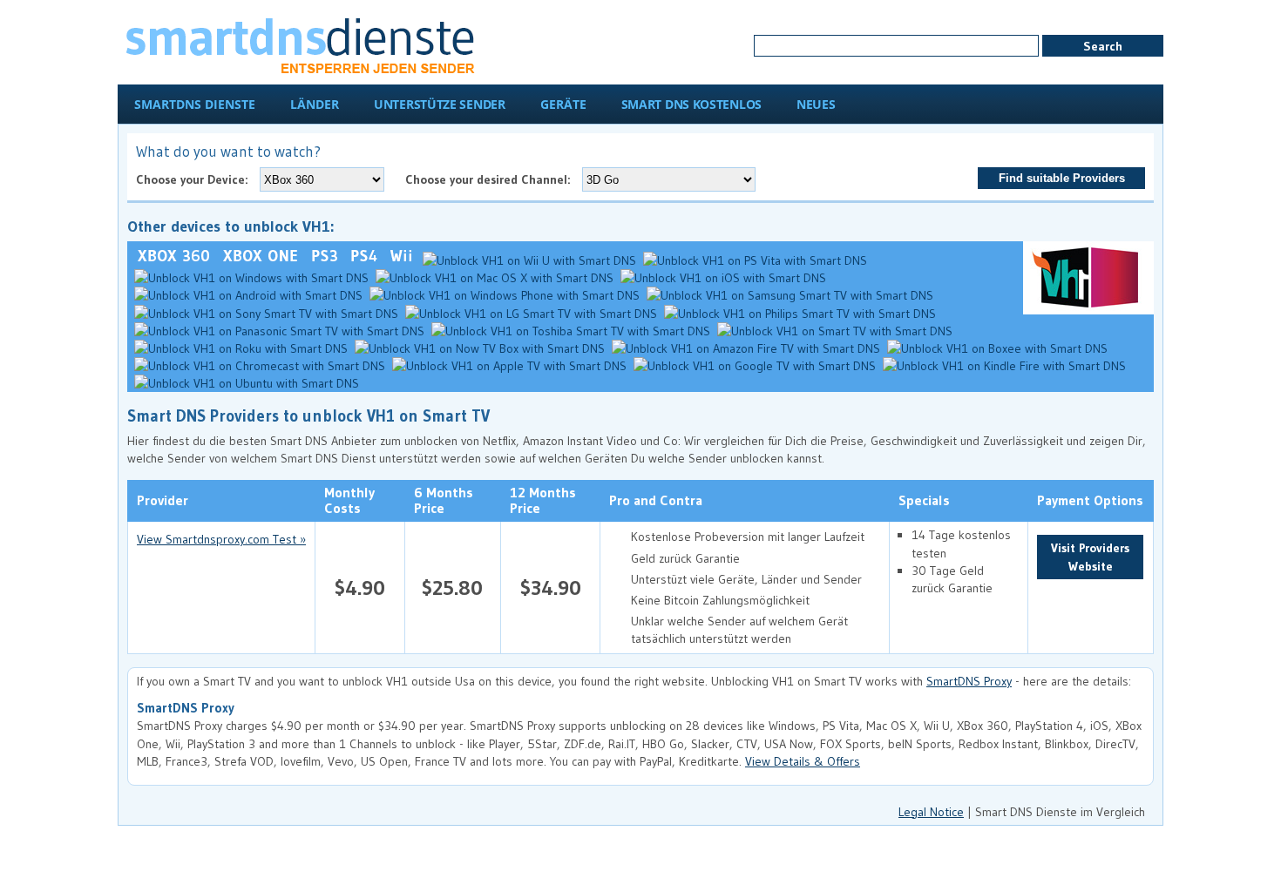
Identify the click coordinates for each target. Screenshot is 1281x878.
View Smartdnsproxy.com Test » (221, 539)
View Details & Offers (802, 761)
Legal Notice (931, 812)
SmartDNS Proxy (969, 681)
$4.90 (360, 587)
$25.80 (452, 587)
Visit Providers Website (1090, 556)
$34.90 (550, 587)
